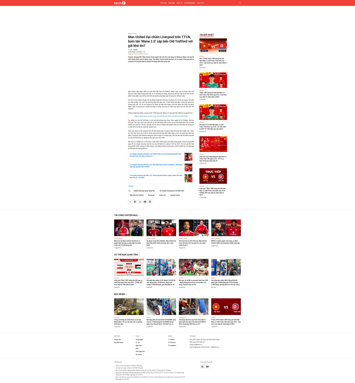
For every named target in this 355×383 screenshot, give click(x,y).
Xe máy (148, 278)
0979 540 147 (200, 342)
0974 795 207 (205, 347)
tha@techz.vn (215, 347)
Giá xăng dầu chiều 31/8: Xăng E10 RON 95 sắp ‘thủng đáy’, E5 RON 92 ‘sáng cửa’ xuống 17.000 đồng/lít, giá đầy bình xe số (161, 282)
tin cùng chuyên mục (126, 215)
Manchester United (136, 195)
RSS (137, 348)
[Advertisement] (161, 77)
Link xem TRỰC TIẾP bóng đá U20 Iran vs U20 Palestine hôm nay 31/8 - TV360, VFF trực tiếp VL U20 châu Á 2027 (128, 282)
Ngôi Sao (139, 345)
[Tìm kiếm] (239, 3)
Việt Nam (172, 3)
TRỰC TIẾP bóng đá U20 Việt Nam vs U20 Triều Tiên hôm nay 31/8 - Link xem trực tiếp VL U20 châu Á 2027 (213, 95)
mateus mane (175, 195)
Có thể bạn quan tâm (126, 254)
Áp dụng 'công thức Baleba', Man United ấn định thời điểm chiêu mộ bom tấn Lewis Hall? (161, 243)
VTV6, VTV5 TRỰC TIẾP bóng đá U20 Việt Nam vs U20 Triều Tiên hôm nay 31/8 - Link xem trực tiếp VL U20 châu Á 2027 (226, 322)
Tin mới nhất (206, 35)
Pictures (173, 342)
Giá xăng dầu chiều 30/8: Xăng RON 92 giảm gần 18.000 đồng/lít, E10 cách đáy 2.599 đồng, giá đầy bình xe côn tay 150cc (225, 282)
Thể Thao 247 (140, 351)
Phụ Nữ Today (118, 342)
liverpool (151, 195)
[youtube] (145, 202)
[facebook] (135, 202)
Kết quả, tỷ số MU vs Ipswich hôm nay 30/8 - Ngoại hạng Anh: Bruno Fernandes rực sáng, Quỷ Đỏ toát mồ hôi (193, 282)
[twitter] (130, 202)
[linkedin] (150, 202)
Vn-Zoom (139, 354)
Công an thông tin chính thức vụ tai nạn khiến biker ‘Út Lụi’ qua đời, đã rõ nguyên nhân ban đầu (128, 322)
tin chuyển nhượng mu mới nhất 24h (172, 191)
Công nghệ (139, 339)
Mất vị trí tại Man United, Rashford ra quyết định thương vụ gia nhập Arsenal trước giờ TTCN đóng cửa (127, 243)
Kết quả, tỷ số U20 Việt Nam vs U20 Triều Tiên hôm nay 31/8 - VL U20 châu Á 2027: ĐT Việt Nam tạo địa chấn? (212, 127)
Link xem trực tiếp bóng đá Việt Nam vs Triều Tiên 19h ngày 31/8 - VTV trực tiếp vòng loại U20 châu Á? (212, 159)
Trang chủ (117, 339)
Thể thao (163, 3)
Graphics (173, 345)
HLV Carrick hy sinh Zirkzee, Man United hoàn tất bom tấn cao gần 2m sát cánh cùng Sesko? (193, 243)
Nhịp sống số (182, 317)
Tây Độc (135, 49)
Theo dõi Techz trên (134, 54)
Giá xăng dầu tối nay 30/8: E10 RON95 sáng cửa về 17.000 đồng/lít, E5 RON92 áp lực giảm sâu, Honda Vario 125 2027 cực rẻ (161, 322)
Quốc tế (179, 3)
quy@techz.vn (198, 344)
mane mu (162, 195)
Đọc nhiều (120, 294)
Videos (172, 339)
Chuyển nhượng (189, 3)
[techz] (120, 3)
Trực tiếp (200, 3)
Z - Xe (138, 342)
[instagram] (140, 202)
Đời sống (116, 317)
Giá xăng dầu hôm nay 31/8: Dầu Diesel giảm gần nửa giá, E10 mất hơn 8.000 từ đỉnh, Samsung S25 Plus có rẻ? (192, 322)
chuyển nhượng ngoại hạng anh (144, 191)
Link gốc (130, 186)
